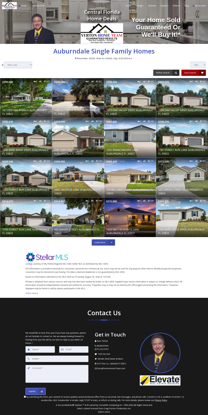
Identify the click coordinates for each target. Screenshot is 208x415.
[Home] (9, 5)
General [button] (151, 5)
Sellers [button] (176, 5)
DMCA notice (104, 411)
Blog (186, 5)
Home (128, 5)
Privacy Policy (161, 400)
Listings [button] (138, 5)
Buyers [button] (164, 5)
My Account (200, 5)
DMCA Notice (31, 293)
